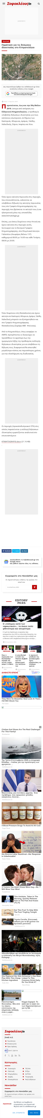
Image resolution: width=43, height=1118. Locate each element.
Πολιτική (11, 1071)
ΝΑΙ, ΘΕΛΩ (34, 1113)
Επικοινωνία (11, 1044)
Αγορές (10, 1077)
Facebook (6, 1055)
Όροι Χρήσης (12, 1046)
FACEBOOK (8, 551)
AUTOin (28, 1074)
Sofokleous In (19, 4)
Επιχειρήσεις (12, 1074)
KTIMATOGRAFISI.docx (11, 441)
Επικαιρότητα (13, 1079)
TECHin (28, 1068)
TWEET (17, 551)
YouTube (12, 1055)
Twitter (9, 1055)
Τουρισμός (29, 1077)
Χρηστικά (6, 41)
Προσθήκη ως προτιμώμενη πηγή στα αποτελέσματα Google (23, 93)
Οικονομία (12, 1068)
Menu (4, 3)
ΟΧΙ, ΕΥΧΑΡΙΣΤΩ (19, 1113)
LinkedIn (15, 1055)
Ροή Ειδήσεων (30, 1079)
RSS (19, 1055)
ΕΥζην (27, 1071)
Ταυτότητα (11, 1041)
